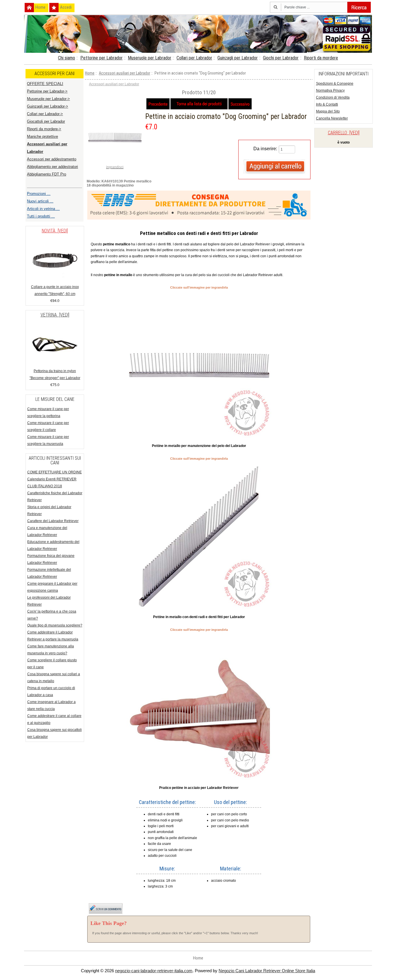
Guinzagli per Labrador (237, 58)
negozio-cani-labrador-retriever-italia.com (153, 970)
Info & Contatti (327, 104)
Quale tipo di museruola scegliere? (54, 625)
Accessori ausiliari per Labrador (124, 73)
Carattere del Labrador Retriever (53, 521)
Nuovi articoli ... (40, 201)
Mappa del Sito (328, 111)
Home (40, 7)
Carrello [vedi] (343, 132)
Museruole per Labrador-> (48, 99)
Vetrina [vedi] (55, 315)
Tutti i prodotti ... (41, 216)
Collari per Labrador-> (45, 114)
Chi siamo (66, 58)
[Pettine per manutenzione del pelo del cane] (198, 608)
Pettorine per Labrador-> (47, 91)
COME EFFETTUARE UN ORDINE (54, 472)
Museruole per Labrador (149, 58)
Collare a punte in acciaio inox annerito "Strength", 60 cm (55, 290)
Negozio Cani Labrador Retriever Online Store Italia (267, 970)
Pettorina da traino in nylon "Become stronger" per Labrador (55, 374)
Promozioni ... (38, 193)
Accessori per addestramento (51, 159)
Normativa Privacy (330, 90)
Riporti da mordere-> (44, 129)
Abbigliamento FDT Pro (46, 174)
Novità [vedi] (55, 230)
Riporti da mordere (321, 58)
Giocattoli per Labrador (46, 121)
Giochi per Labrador (281, 58)
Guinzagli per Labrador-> (47, 106)
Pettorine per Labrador (101, 58)
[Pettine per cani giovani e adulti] (198, 778)
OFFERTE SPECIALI (45, 84)
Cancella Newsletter (332, 118)
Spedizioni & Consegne (334, 84)
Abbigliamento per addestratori (52, 166)
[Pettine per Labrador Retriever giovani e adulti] (198, 436)
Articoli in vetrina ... (43, 209)
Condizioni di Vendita (333, 97)
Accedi (66, 7)
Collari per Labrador (194, 58)
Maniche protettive (42, 136)
